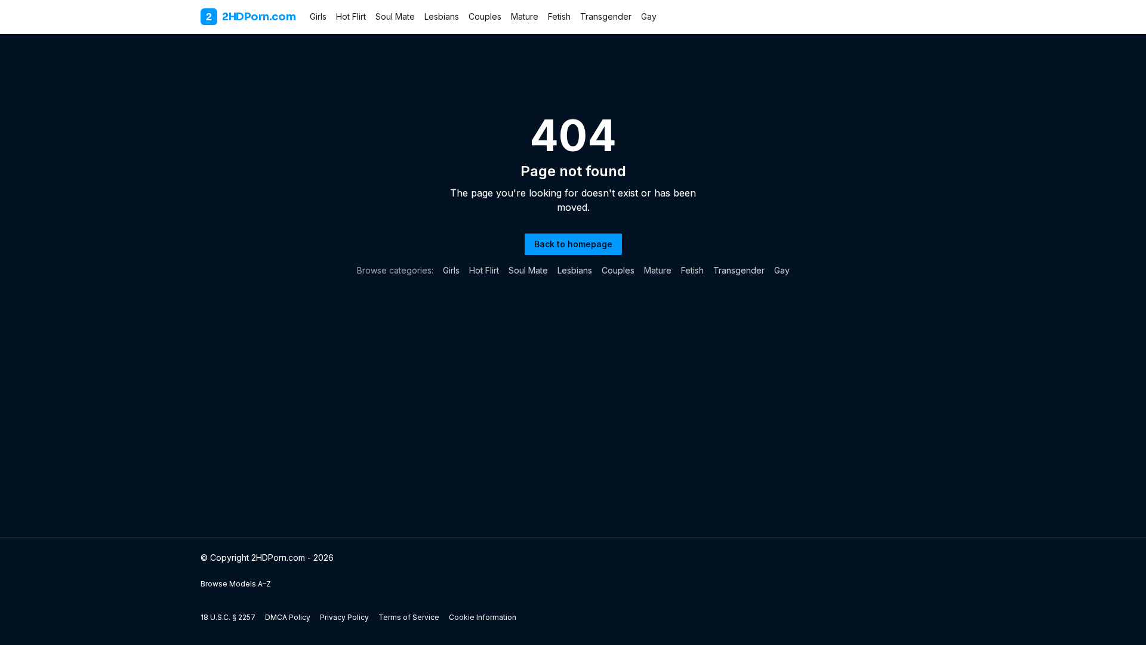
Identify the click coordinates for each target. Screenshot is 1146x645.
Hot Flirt (351, 16)
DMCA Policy (287, 617)
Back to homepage (573, 244)
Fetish (559, 16)
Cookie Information (482, 617)
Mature (524, 16)
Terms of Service (408, 617)
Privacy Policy (344, 617)
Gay (649, 16)
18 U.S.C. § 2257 (228, 617)
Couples (485, 16)
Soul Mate (395, 16)
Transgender (605, 16)
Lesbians (441, 16)
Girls (318, 16)
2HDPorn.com (250, 16)
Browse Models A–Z (236, 583)
